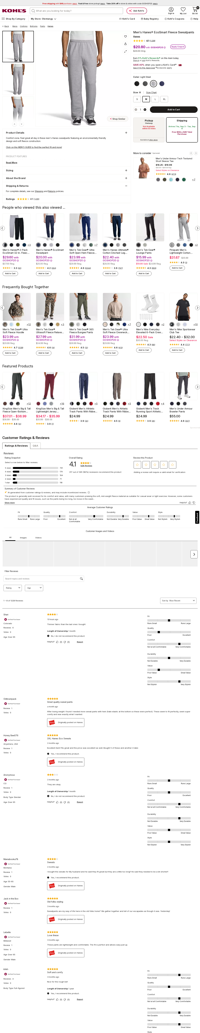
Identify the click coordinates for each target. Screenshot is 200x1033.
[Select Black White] (172, 324)
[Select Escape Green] (18, 324)
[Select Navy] (161, 83)
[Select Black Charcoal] (84, 403)
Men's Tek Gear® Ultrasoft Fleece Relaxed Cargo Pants (49, 331)
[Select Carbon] (11, 403)
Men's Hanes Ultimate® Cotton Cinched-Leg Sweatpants (116, 251)
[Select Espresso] (5, 403)
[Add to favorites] (125, 36)
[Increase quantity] (145, 109)
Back (8, 26)
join (143, 60)
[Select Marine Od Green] (164, 179)
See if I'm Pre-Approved (144, 68)
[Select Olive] (78, 403)
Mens (14, 26)
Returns (51, 191)
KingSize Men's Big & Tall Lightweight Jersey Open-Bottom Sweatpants (50, 410)
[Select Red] (91, 403)
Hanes (50, 26)
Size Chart (151, 92)
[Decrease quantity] (136, 109)
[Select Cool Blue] (11, 324)
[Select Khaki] (57, 324)
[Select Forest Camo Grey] (18, 403)
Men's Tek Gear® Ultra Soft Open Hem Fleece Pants (81, 251)
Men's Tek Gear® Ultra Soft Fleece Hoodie (15, 331)
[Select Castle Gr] (184, 403)
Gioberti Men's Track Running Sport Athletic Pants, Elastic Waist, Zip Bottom (149, 410)
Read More (11, 162)
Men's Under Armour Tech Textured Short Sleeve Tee (174, 159)
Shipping (182, 120)
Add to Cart (10, 273)
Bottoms (34, 26)
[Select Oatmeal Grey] (157, 324)
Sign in (136, 60)
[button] (144, 40)
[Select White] (138, 324)
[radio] (149, 129)
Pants (42, 26)
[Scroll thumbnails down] (21, 124)
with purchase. (59, 3)
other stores (153, 140)
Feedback (197, 518)
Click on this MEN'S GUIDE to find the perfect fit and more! (34, 147)
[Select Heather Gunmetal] (51, 403)
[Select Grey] (172, 245)
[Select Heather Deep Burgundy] (38, 403)
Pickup (149, 120)
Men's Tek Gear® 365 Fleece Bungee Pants (81, 331)
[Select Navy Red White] (151, 324)
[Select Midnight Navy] (172, 403)
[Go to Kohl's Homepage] (14, 11)
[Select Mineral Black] (138, 245)
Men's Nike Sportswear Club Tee (182, 331)
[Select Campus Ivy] (184, 179)
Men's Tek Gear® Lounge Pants (145, 251)
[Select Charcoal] (178, 245)
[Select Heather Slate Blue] (44, 403)
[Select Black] (136, 83)
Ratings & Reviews (16, 445)
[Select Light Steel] (153, 83)
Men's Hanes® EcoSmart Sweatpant (50, 251)
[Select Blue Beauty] (71, 245)
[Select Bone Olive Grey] (118, 324)
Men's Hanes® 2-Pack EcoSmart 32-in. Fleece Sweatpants (16, 251)
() (173, 174)
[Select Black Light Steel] (5, 245)
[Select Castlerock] (158, 179)
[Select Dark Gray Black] (178, 324)
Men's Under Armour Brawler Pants (181, 410)
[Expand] (125, 51)
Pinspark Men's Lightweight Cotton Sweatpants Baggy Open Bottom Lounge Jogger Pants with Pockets (183, 251)
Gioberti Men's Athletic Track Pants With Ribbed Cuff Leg (116, 410)
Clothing (23, 26)
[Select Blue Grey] (124, 324)
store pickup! (91, 3)
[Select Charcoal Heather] (145, 83)
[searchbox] (76, 11)
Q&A (35, 445)
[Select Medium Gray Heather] (145, 245)
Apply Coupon (177, 47)
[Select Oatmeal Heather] (105, 324)
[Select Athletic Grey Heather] (84, 245)
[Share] (125, 44)
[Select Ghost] (184, 324)
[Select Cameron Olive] (71, 324)
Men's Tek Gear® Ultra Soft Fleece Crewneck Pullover (115, 331)
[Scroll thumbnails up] (14, 124)
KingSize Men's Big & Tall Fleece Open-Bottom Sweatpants (17, 410)
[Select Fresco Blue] (171, 179)
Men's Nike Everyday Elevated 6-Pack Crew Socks (148, 331)
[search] (33, 10)
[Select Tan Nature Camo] (5, 324)
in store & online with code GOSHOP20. (132, 3)
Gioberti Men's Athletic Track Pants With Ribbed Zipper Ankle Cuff (82, 410)
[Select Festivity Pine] (91, 245)
